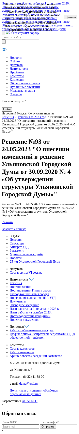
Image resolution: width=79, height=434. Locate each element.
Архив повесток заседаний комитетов (36, 356)
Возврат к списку (14, 229)
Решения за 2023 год (32, 117)
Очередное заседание (24, 305)
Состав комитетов (22, 348)
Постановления (20, 286)
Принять (71, 17)
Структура (17, 243)
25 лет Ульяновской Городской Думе (35, 261)
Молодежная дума (22, 90)
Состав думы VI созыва (26, 272)
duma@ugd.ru (28, 383)
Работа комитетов (22, 352)
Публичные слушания (25, 87)
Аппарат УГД (19, 247)
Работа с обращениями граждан (31, 330)
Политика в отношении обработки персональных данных (34, 392)
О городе (16, 94)
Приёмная (17, 72)
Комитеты (17, 76)
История (15, 239)
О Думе (15, 61)
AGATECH (29, 401)
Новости (16, 57)
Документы (18, 301)
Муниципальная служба (26, 254)
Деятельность (19, 68)
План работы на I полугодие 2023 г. (34, 308)
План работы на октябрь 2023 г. (31, 312)
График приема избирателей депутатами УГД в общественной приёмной (42, 335)
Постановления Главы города (30, 290)
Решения (8, 117)
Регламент (17, 250)
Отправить (48, 426)
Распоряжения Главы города (29, 294)
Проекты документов (24, 319)
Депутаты (16, 65)
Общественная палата (25, 83)
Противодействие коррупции (30, 316)
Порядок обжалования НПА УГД (33, 297)
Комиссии (17, 79)
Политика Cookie (40, 30)
